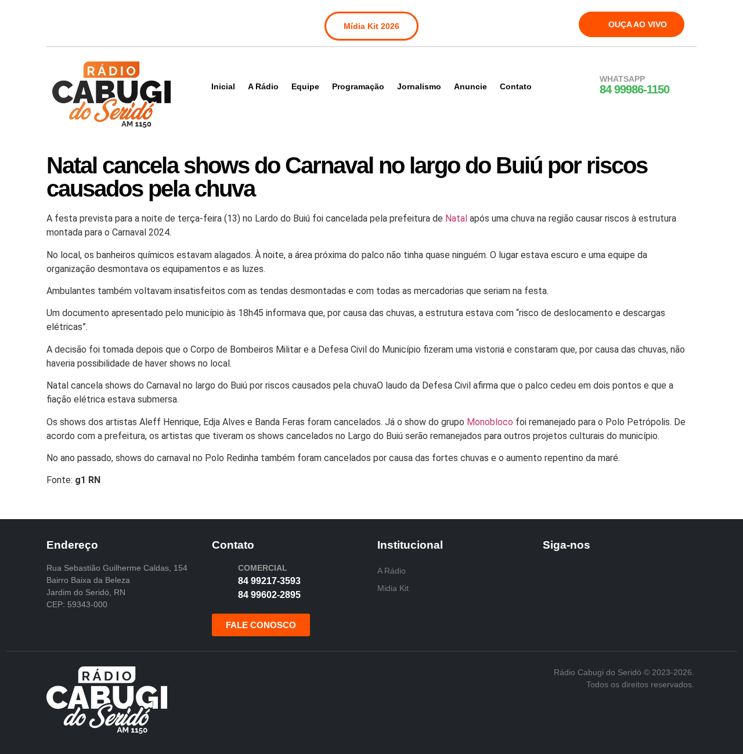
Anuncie (470, 86)
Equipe (305, 86)
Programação (358, 86)
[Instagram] (86, 22)
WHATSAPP (622, 79)
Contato (516, 86)
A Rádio (263, 86)
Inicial (223, 86)
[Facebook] (62, 22)
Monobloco (490, 421)
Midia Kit (393, 588)
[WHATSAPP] (584, 85)
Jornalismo (419, 86)
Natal (456, 218)
